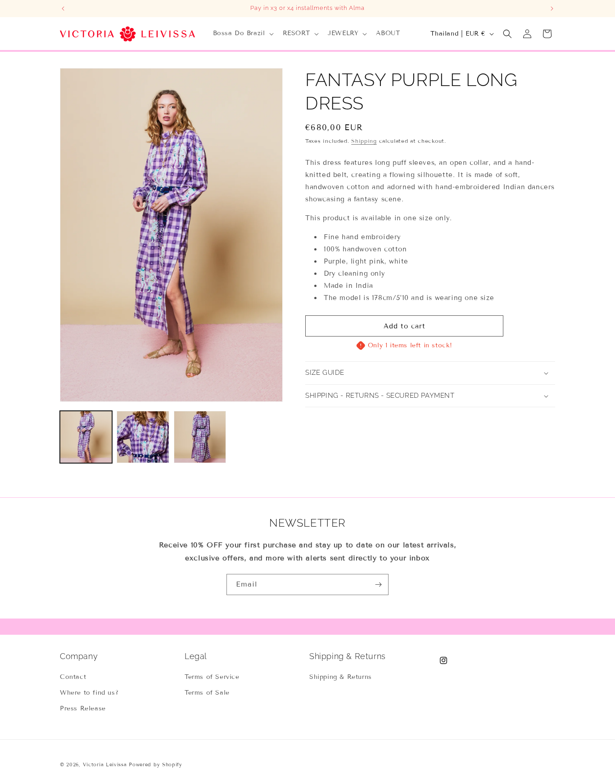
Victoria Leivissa (105, 764)
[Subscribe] (378, 584)
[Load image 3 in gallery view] (200, 437)
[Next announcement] (552, 8)
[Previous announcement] (63, 8)
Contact (73, 677)
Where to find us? (89, 692)
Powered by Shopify (155, 764)
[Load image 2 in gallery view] (143, 437)
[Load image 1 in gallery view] (86, 437)
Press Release (83, 708)
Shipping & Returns (340, 677)
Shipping (364, 140)
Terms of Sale (207, 692)
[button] (242, 33)
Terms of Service (212, 677)
